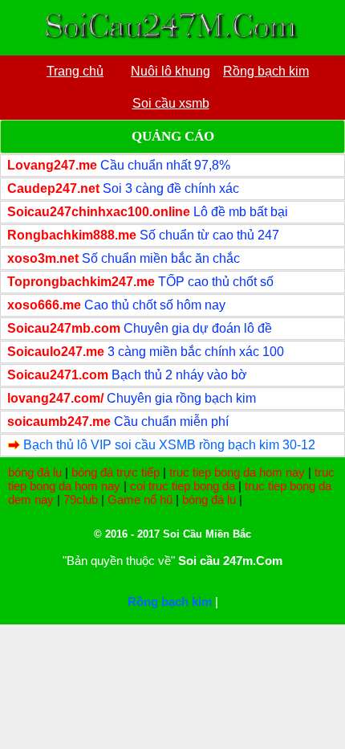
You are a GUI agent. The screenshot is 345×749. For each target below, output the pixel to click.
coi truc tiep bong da (182, 486)
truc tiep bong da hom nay (237, 472)
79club (80, 499)
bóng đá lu (35, 472)
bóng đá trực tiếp (115, 472)
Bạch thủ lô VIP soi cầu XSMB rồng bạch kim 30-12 (169, 445)
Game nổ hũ (140, 499)
